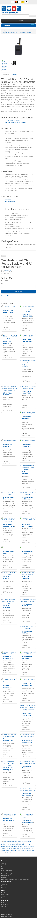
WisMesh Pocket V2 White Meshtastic (8, 553)
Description (6, 74)
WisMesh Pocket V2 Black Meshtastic (8, 578)
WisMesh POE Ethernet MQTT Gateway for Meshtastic (8, 659)
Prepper (28, 848)
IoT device (13, 848)
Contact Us (4, 884)
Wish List (3, 906)
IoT (26, 850)
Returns (3, 886)
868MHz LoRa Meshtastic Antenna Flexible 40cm (9, 447)
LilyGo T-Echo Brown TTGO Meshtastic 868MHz (26, 393)
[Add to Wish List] (2, 256)
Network (11, 850)
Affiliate (3, 896)
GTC (2, 868)
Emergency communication (25, 843)
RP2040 (17, 846)
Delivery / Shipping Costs (7, 874)
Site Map (3, 887)
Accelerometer (21, 850)
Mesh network (22, 841)
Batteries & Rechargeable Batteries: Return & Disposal (15, 879)
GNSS (21, 846)
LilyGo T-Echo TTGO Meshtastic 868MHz (27, 341)
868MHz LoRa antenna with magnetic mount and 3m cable (27, 447)
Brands (3, 892)
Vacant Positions (5, 865)
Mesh (7, 850)
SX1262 (19, 845)
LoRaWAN (29, 845)
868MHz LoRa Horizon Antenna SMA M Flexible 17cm (27, 768)
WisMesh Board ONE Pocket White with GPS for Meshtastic (27, 659)
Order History (4, 904)
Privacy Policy (4, 877)
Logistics (8, 852)
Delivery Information (6, 870)
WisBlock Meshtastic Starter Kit (25, 366)
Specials (3, 898)
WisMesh (15, 841)
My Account (4, 902)
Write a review (10, 296)
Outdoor (3, 852)
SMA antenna (4, 848)
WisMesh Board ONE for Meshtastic (27, 633)
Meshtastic (7, 841)
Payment (3, 872)
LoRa (11, 841)
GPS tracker (29, 841)
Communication (31, 850)
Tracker (3, 850)
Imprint (3, 866)
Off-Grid (25, 846)
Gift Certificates (5, 894)
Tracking (12, 846)
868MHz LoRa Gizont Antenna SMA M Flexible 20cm (27, 795)
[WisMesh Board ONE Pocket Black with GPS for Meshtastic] (18, 46)
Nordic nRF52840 (12, 845)
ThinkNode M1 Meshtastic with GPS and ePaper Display (27, 686)
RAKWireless (4, 845)
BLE (10, 848)
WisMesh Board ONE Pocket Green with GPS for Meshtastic (27, 606)
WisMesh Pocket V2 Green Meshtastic (27, 553)
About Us (3, 863)
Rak (25, 848)
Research (13, 852)
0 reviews (3, 296)
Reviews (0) (14, 74)
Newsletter (4, 908)
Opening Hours (5, 875)
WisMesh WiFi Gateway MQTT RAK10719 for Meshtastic (8, 770)
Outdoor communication (11, 843)
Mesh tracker (20, 848)
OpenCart (10, 914)
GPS (32, 848)
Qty (2, 283)
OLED (15, 850)
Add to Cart (18, 291)
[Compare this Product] (5, 256)
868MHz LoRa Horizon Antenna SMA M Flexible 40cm (9, 821)
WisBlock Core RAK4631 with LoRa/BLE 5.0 (8, 312)
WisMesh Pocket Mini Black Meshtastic (8, 499)
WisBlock (24, 845)
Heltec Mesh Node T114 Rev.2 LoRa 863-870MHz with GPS (27, 526)
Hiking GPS (7, 846)
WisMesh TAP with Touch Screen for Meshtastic (26, 579)
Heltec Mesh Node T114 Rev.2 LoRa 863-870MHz (9, 740)
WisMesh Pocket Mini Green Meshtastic (27, 499)
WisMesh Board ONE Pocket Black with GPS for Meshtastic (17, 32)
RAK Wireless (8, 270)
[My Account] (30, 2)
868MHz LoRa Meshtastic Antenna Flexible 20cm (27, 419)
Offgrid (3, 843)
